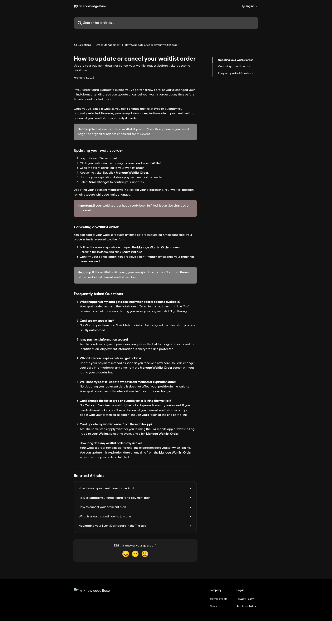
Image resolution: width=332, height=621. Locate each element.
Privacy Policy (245, 599)
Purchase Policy (246, 606)
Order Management (107, 45)
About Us (215, 606)
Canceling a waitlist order (234, 66)
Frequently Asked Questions (235, 73)
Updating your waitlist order (235, 60)
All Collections (82, 45)
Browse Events (218, 599)
